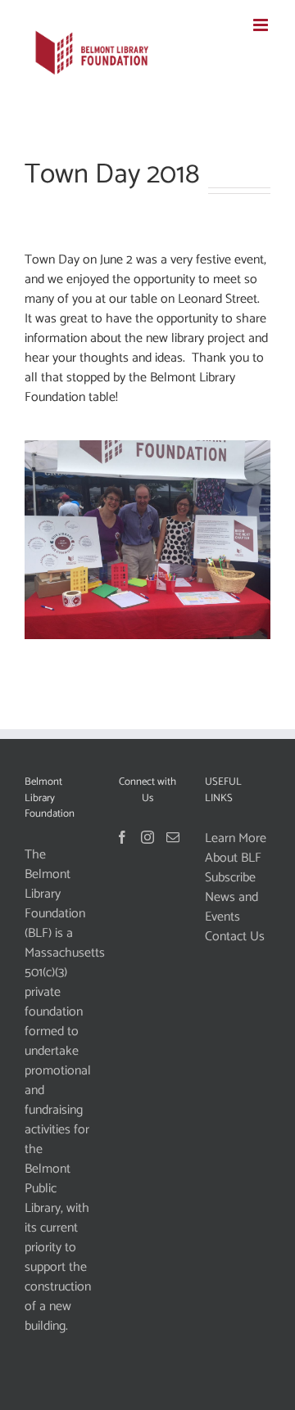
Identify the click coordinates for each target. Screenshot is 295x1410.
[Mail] (172, 837)
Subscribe (230, 878)
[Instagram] (147, 837)
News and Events (231, 907)
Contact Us (235, 937)
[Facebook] (122, 837)
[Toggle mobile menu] (261, 25)
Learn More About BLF (235, 848)
